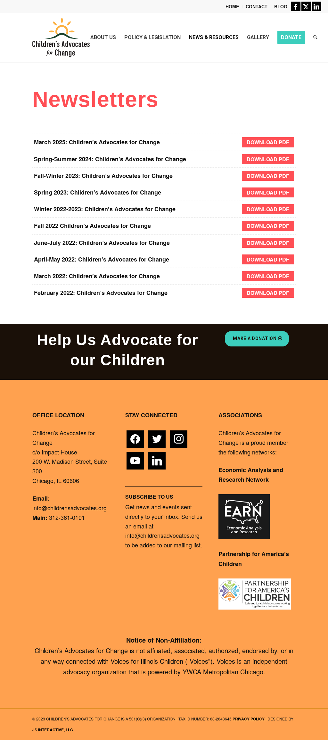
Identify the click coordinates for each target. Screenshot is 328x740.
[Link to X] (306, 6)
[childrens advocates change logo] (60, 37)
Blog (280, 6)
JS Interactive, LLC (52, 730)
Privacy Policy (249, 719)
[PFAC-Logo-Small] (254, 594)
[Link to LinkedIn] (316, 6)
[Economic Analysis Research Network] (244, 516)
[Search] (315, 37)
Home (232, 6)
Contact (256, 6)
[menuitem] (232, 6)
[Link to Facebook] (295, 6)
